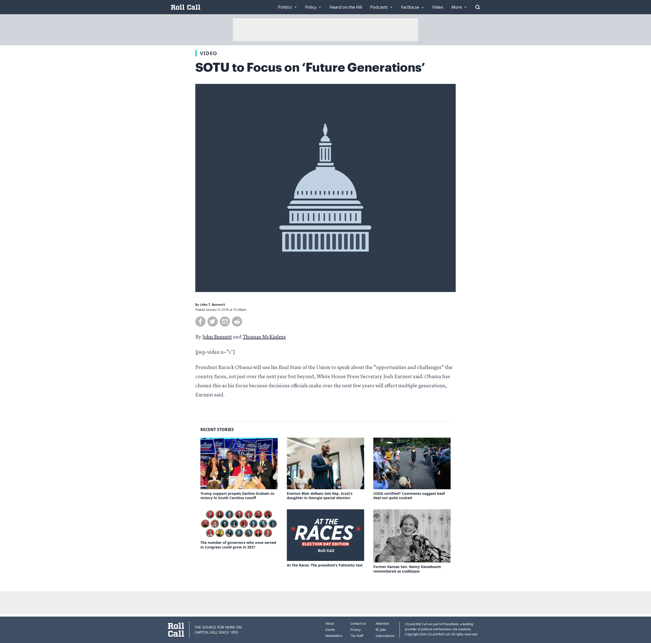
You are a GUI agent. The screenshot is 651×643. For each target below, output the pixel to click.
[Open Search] (477, 7)
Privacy (355, 629)
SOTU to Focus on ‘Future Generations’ (310, 68)
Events (330, 629)
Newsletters (334, 636)
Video (208, 53)
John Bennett (217, 337)
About (330, 623)
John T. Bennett (212, 304)
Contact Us (358, 623)
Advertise (382, 623)
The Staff (356, 636)
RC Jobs (381, 629)
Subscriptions (385, 636)
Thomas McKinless (264, 337)
